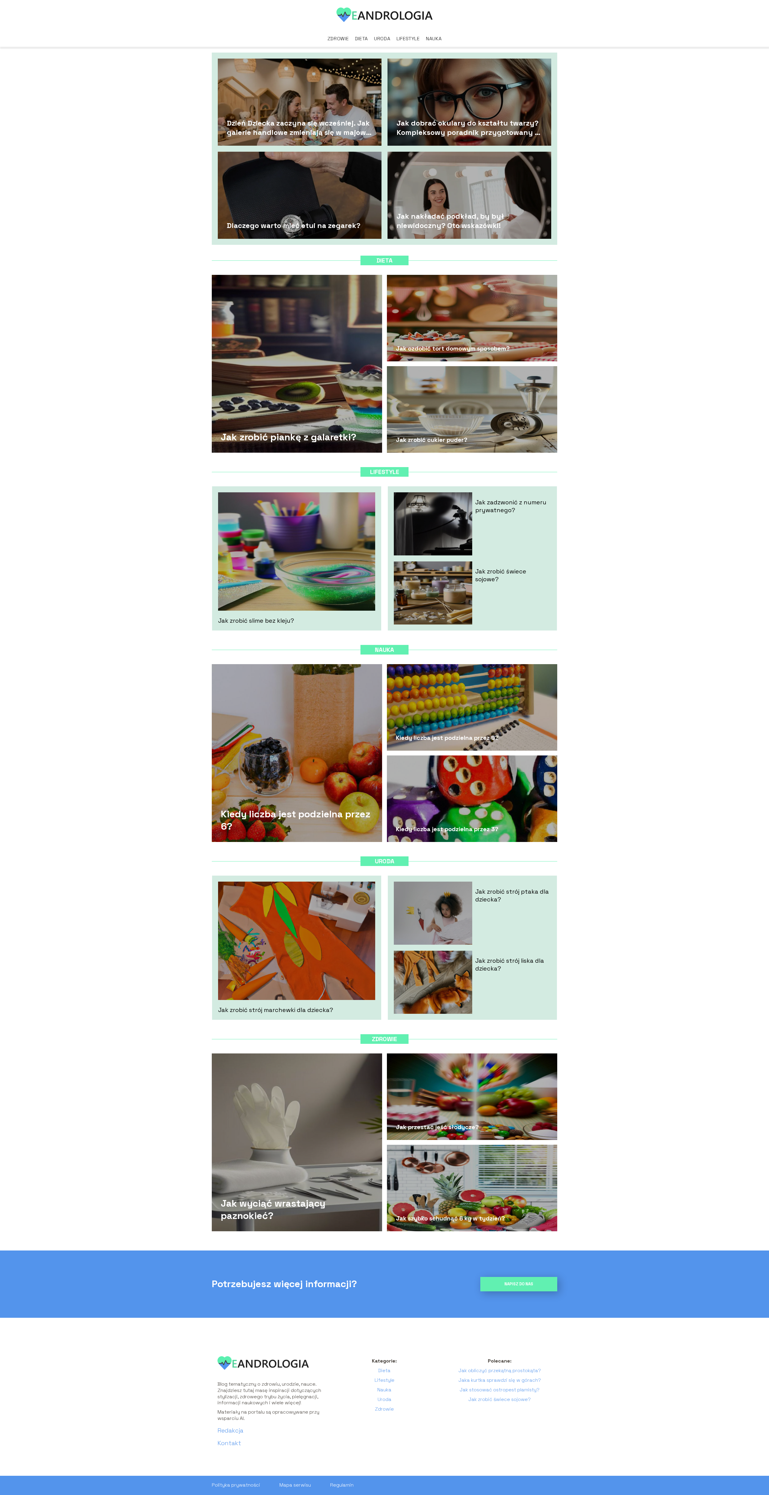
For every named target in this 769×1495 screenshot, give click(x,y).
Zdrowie (338, 38)
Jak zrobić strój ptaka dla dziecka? (512, 895)
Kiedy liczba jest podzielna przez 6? (295, 820)
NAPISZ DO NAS (518, 1284)
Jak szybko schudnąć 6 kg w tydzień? (450, 1218)
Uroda (382, 38)
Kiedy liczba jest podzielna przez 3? (447, 829)
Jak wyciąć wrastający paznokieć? (273, 1209)
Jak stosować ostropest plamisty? (500, 1390)
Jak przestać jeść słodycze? (437, 1127)
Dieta (361, 38)
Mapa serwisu (295, 1485)
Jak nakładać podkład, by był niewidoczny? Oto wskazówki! (450, 220)
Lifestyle (408, 38)
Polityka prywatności (236, 1485)
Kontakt (229, 1443)
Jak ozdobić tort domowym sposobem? (453, 348)
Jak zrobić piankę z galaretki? (288, 437)
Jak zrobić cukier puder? (431, 440)
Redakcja (230, 1430)
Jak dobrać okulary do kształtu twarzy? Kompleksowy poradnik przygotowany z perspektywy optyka (468, 127)
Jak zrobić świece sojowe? (500, 575)
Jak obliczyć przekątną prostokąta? (499, 1370)
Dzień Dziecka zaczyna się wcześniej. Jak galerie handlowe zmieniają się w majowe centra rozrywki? (298, 127)
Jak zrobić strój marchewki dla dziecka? (275, 1010)
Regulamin (342, 1485)
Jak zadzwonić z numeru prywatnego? (510, 506)
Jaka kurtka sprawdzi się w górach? (499, 1380)
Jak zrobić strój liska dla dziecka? (509, 964)
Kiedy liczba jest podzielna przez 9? (447, 738)
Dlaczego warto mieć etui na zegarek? (293, 225)
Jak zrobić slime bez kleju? (256, 620)
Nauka (434, 38)
